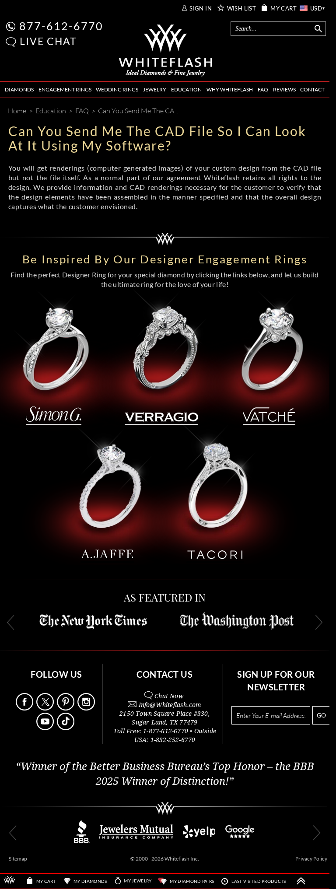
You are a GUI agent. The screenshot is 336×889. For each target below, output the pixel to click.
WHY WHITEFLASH (229, 89)
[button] (11, 42)
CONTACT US (164, 674)
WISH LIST (241, 8)
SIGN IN (200, 8)
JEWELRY (154, 89)
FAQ (263, 89)
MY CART (283, 8)
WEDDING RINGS (117, 89)
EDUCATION (186, 89)
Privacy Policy (311, 858)
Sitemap (18, 858)
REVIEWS (284, 89)
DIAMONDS (19, 89)
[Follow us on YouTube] (46, 728)
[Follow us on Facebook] (25, 708)
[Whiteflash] (166, 50)
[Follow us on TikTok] (66, 728)
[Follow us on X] (46, 708)
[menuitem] (19, 90)
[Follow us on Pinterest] (66, 708)
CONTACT (312, 89)
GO (321, 715)
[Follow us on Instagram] (87, 708)
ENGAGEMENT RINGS (64, 89)
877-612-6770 (61, 25)
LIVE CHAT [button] (48, 41)
